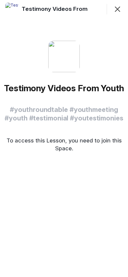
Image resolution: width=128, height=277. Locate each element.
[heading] (64, 9)
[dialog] (64, 138)
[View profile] (11, 9)
